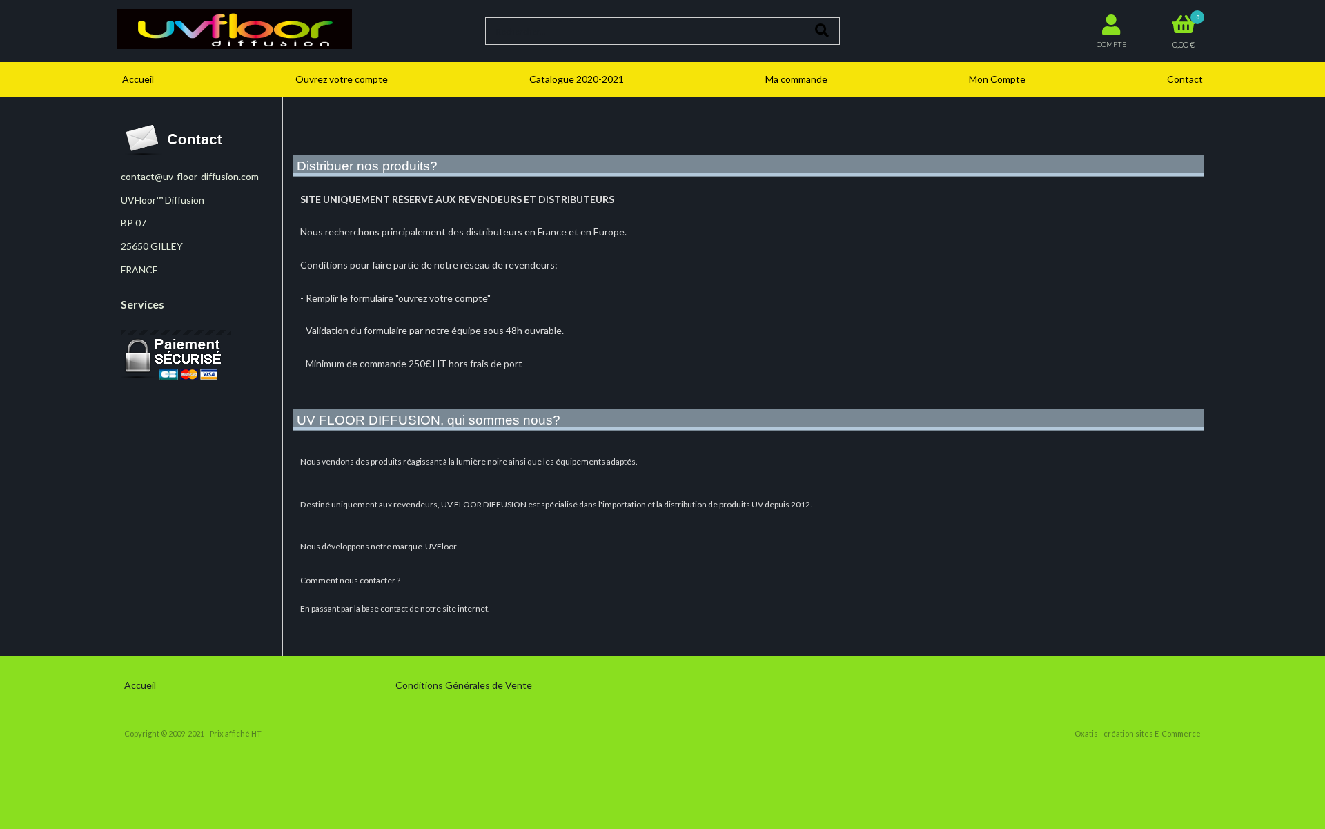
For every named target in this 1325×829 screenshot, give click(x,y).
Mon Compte (997, 79)
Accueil (138, 79)
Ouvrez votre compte (341, 79)
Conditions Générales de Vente (463, 685)
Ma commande (796, 79)
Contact (1185, 79)
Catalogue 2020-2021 (576, 79)
